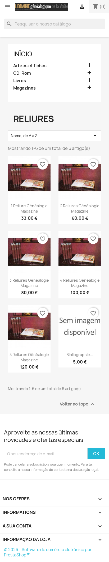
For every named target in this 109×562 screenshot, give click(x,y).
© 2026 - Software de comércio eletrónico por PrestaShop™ (48, 552)
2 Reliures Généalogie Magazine (79, 208)
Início (22, 53)
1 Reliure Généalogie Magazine (29, 208)
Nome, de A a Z (54, 136)
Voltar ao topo (78, 404)
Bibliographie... (79, 354)
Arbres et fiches (30, 66)
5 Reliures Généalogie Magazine (29, 357)
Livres (19, 80)
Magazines (24, 88)
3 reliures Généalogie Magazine (29, 283)
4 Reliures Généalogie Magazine (80, 283)
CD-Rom (22, 73)
